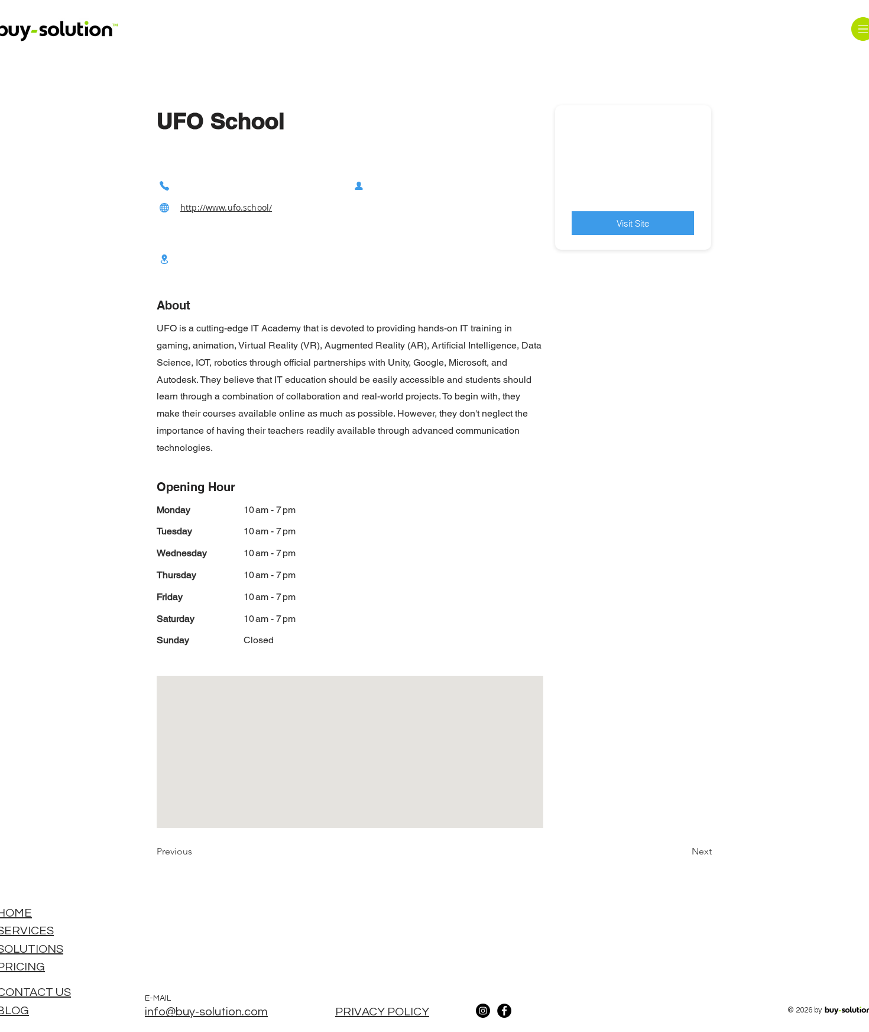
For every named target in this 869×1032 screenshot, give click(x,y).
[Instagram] (483, 1011)
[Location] (164, 259)
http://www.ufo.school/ (226, 207)
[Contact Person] (359, 185)
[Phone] (164, 185)
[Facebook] (504, 1011)
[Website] (164, 207)
